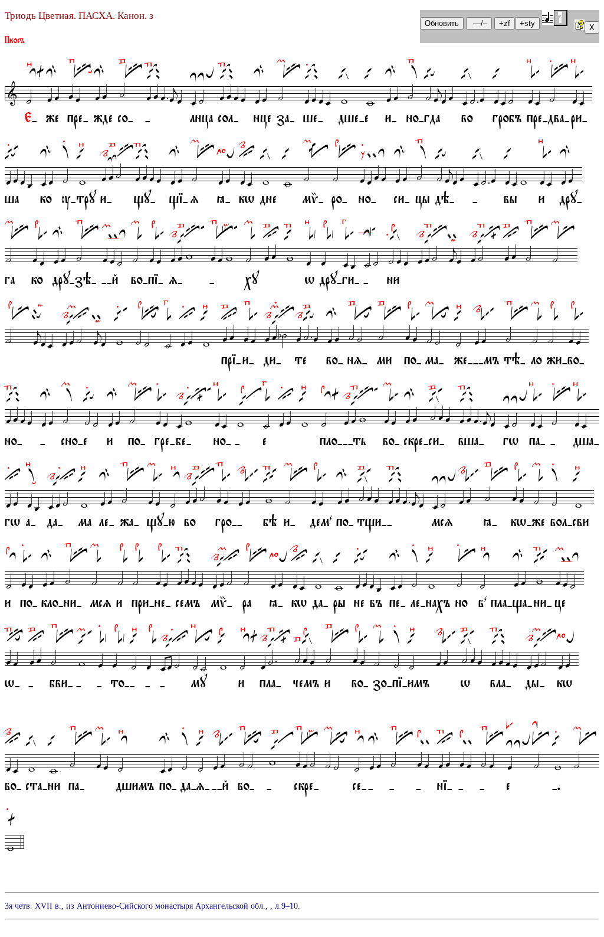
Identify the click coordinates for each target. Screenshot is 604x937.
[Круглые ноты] (554, 18)
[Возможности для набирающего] (580, 27)
